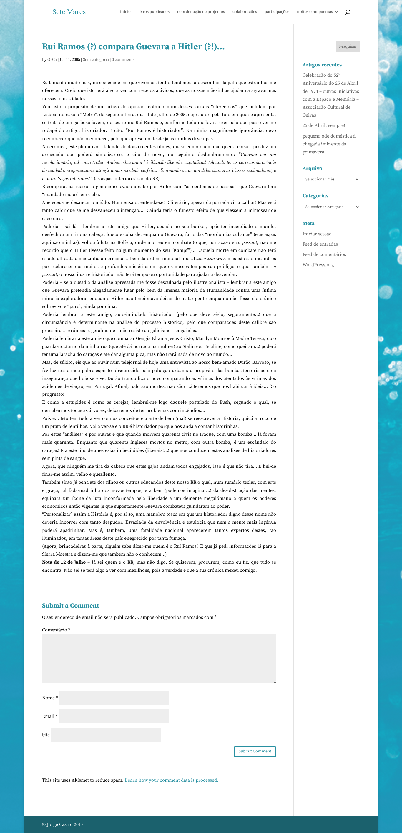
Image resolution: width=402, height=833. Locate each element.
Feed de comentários (324, 254)
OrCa (52, 59)
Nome (50, 698)
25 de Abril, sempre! (324, 125)
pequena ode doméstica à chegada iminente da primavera (329, 144)
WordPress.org (318, 265)
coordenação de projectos (201, 12)
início (125, 12)
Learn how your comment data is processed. (171, 780)
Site (46, 735)
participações (277, 12)
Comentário (56, 630)
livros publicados (154, 12)
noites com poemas (315, 12)
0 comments (123, 59)
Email (50, 716)
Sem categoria (96, 59)
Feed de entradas (320, 244)
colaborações (244, 12)
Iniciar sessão (317, 234)
